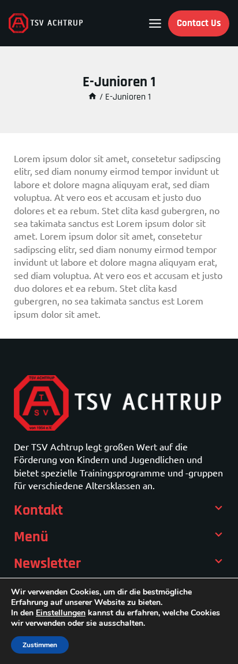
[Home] (92, 97)
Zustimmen (40, 645)
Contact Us (199, 23)
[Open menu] (155, 23)
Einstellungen (60, 613)
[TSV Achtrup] (46, 23)
